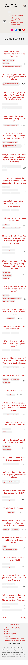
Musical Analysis (6, 278)
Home (3, 663)
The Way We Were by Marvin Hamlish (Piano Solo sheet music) (14, 288)
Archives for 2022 (10, 663)
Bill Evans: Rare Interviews (14, 375)
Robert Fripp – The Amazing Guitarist (10, 587)
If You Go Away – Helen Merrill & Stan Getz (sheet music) (14, 343)
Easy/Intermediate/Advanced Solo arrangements (12, 66)
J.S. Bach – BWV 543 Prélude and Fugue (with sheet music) (14, 539)
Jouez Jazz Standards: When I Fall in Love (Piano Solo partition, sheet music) (14, 522)
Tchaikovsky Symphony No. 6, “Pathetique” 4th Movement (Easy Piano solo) (14, 597)
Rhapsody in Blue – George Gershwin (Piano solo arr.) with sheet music (14, 203)
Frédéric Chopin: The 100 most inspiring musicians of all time (14, 474)
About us (6, 629)
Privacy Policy (7, 636)
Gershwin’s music (6, 193)
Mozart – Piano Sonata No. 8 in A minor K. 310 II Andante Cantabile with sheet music (14, 360)
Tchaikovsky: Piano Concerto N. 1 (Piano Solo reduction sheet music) (14, 135)
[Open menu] (4, 21)
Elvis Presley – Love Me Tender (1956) (14, 558)
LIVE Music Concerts (7, 431)
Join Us (6, 631)
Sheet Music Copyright (10, 633)
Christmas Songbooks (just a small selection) (11, 227)
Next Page (23, 617)
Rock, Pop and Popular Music (8, 567)
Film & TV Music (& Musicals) (8, 60)
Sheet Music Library (14, 624)
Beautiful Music (6, 63)
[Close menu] (9, 12)
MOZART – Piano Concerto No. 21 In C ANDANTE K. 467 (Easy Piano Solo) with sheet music (14, 406)
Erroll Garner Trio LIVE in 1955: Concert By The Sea (14, 423)
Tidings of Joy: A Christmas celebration (14, 219)
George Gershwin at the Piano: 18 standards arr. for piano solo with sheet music (14, 180)
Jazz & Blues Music (15, 193)
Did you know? (6, 333)
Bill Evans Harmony (15, 379)
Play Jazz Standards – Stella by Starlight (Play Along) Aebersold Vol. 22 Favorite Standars (14, 264)
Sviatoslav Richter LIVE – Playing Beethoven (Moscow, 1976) (14, 118)
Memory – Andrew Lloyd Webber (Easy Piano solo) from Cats (14, 53)
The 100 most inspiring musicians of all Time (10, 84)
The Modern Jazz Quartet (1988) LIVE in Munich (14, 441)
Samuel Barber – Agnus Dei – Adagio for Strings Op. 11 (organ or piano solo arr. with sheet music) (14, 96)
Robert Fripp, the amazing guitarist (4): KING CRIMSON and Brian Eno (14, 577)
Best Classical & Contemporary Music (11, 125)
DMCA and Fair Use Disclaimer (11, 635)
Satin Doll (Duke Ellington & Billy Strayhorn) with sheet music (14, 311)
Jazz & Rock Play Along (7, 275)
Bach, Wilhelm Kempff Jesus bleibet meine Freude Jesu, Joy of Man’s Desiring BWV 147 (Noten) (14, 158)
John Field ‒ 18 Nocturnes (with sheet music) (14, 458)
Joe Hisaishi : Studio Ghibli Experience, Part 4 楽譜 (14, 491)
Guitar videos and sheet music (8, 253)
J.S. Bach (4, 170)
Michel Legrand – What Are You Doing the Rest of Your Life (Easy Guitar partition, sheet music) (14, 239)
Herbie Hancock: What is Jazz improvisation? (14, 327)
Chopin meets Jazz (14, 390)
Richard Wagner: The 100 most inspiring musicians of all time (14, 76)
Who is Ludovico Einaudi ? (14, 508)
